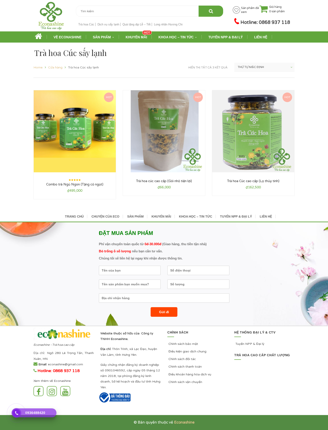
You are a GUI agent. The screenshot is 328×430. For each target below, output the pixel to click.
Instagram (53, 391)
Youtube (66, 391)
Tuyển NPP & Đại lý (249, 344)
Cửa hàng (55, 67)
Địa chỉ (38, 353)
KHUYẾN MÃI (161, 216)
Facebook (39, 391)
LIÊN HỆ (266, 216)
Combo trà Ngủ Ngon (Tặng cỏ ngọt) (74, 184)
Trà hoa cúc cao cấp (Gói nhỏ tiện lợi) (164, 181)
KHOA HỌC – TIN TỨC (195, 216)
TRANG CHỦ (74, 216)
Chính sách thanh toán (185, 366)
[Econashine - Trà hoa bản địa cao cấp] (51, 17)
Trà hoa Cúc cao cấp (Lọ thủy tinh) (253, 181)
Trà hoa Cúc (86, 24)
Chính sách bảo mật (183, 344)
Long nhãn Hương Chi (168, 24)
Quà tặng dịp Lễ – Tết (136, 24)
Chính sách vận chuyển (185, 382)
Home (38, 67)
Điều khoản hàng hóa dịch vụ (189, 374)
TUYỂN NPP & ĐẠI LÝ (236, 216)
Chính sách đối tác (182, 359)
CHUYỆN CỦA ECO (105, 216)
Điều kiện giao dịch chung (187, 351)
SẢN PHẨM (135, 216)
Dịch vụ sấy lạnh (108, 24)
